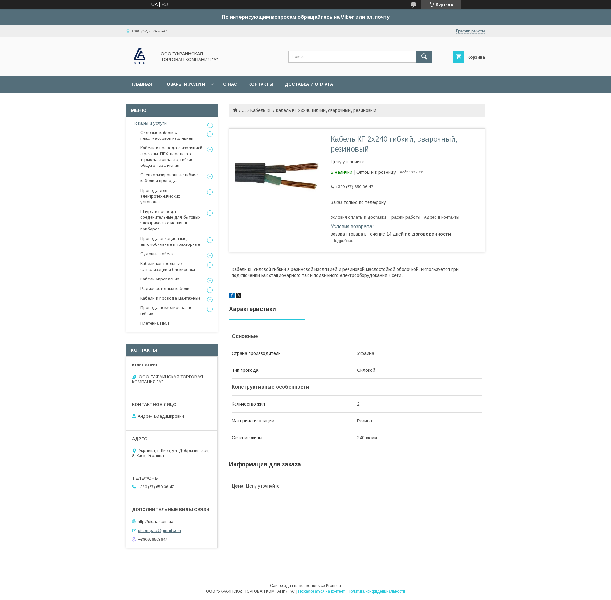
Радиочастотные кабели (164, 288)
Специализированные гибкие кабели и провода (169, 178)
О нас (230, 84)
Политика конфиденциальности (376, 591)
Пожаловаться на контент (321, 591)
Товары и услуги (184, 84)
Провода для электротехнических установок (160, 196)
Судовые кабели (157, 253)
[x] (238, 296)
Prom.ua (333, 585)
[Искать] (424, 57)
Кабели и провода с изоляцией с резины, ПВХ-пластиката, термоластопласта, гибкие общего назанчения (171, 156)
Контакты (261, 84)
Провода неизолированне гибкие (166, 310)
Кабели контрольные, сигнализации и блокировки (167, 266)
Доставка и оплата (309, 84)
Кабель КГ (260, 110)
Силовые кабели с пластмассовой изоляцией (166, 135)
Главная (142, 84)
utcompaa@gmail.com (159, 530)
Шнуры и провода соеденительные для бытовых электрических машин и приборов (170, 220)
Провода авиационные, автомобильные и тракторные (170, 241)
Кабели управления (159, 279)
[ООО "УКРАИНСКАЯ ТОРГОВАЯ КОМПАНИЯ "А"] (139, 67)
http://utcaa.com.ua (155, 521)
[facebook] (232, 296)
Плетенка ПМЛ (154, 323)
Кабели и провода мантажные (170, 298)
